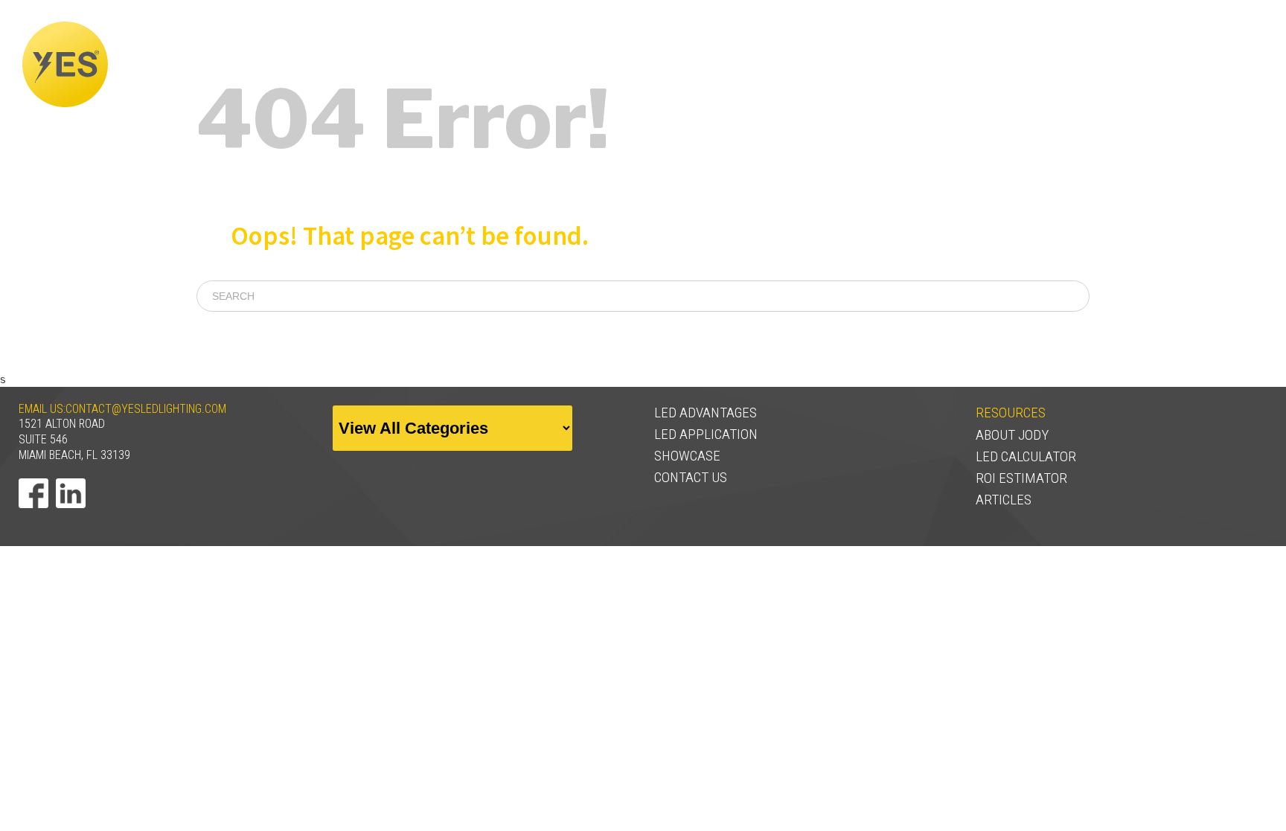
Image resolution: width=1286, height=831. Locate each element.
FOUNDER (889, 65)
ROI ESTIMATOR (1021, 478)
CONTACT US (690, 477)
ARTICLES (1003, 499)
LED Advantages (705, 412)
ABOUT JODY (1012, 434)
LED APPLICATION (706, 434)
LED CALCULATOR (1026, 456)
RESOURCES (1222, 65)
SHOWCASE (1052, 65)
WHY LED (963, 65)
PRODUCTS (1136, 65)
